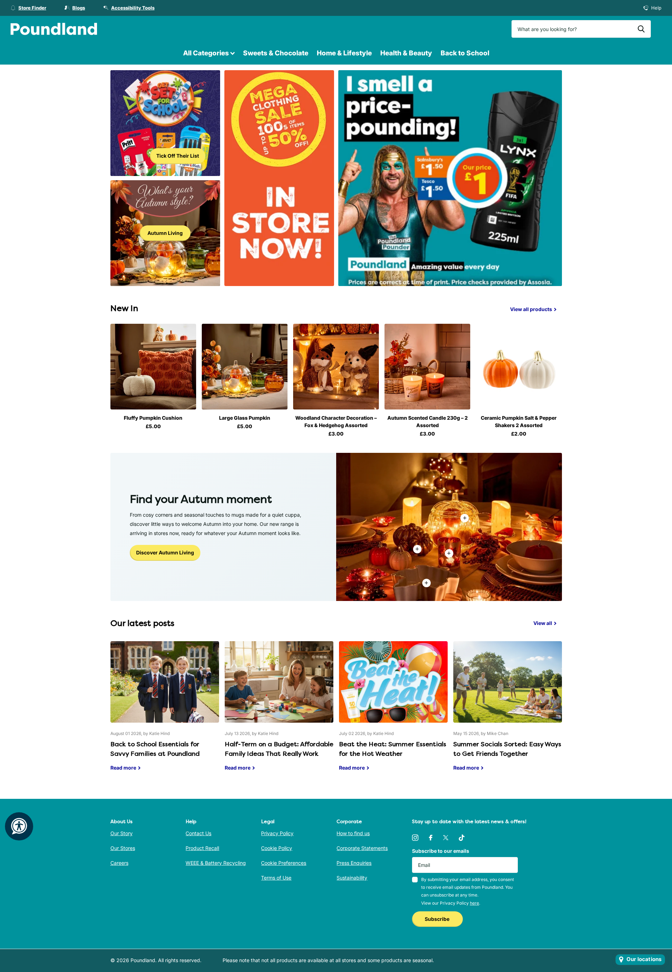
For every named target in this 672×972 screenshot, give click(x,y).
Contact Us (198, 833)
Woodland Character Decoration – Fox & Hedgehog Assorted (336, 421)
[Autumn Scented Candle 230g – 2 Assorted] (427, 366)
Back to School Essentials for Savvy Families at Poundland (164, 711)
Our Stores (122, 848)
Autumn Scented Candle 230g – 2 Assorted (427, 421)
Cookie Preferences (283, 863)
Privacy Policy (277, 833)
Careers (119, 863)
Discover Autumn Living (165, 552)
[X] (445, 837)
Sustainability (352, 878)
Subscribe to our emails (440, 851)
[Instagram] (415, 837)
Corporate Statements (362, 848)
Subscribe (437, 919)
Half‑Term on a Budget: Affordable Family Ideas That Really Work (279, 711)
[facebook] (430, 837)
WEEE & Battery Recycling (216, 863)
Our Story (121, 833)
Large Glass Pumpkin (244, 418)
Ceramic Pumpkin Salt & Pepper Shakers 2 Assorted (519, 421)
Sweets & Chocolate (275, 53)
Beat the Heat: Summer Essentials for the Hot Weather (393, 711)
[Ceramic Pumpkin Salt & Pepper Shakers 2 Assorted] (519, 366)
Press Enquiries (354, 863)
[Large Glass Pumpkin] (244, 366)
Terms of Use (276, 878)
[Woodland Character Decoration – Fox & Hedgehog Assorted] (336, 366)
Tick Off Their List (177, 156)
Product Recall (202, 848)
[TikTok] (462, 837)
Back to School (465, 53)
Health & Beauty (406, 53)
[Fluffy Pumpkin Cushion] (153, 366)
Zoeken (641, 29)
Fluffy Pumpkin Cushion (153, 418)
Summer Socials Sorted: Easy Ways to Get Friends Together (507, 711)
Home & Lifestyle (344, 53)
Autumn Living (165, 233)
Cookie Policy (276, 848)
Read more (449, 553)
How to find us (353, 833)
